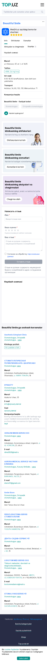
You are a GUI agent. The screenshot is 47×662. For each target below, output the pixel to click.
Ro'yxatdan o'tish (12, 347)
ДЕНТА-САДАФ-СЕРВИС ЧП (17, 538)
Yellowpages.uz (36, 619)
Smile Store (9, 492)
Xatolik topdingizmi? (16, 113)
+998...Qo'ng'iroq (12, 72)
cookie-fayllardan (12, 649)
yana (19, 340)
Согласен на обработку (23, 255)
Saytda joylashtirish (23, 630)
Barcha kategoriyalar (23, 624)
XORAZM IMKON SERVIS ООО (16, 433)
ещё (6, 424)
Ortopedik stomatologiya (33, 106)
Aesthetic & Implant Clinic (15, 335)
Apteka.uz (18, 619)
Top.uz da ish (23, 644)
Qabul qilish (23, 658)
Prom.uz (26, 619)
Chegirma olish (13, 199)
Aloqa (23, 637)
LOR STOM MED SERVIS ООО (16, 560)
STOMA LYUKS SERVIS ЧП (15, 594)
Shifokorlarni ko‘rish (16, 140)
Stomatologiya (11, 106)
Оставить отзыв (23, 262)
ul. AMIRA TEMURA (21, 375)
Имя (7, 215)
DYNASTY (8, 385)
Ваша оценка (11, 227)
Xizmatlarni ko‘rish (15, 167)
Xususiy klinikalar (24, 467)
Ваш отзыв (10, 237)
